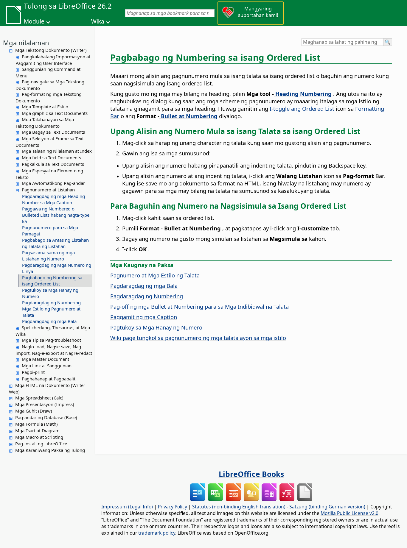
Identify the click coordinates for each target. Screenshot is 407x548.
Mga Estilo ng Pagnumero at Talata (51, 312)
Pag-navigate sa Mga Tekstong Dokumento (49, 85)
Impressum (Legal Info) (127, 506)
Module (34, 21)
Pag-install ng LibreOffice (41, 443)
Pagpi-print (33, 372)
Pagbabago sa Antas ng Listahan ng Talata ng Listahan (55, 243)
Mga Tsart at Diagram (37, 430)
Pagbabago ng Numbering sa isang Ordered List (52, 280)
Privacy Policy (172, 506)
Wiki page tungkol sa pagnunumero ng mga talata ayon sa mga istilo (198, 337)
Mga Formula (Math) (36, 424)
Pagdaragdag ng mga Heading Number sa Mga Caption (53, 199)
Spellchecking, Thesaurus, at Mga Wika (52, 330)
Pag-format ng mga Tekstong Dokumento (48, 97)
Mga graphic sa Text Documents (55, 113)
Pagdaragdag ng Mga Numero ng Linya (56, 268)
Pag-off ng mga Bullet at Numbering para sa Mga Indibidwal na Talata (199, 306)
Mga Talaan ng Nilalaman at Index (57, 151)
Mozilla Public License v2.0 (349, 513)
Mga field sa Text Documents (51, 157)
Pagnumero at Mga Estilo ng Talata (155, 275)
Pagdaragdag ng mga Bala (49, 321)
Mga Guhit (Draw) (33, 411)
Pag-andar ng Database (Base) (46, 417)
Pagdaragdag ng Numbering (51, 302)
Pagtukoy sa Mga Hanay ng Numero (50, 293)
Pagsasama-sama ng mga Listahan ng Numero (48, 255)
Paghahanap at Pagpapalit (48, 379)
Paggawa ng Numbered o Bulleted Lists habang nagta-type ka (55, 215)
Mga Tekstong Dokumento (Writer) (51, 50)
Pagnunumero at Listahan (48, 190)
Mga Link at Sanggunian (47, 366)
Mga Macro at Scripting (39, 437)
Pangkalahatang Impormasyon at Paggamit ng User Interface (52, 60)
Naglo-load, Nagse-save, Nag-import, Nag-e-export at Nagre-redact (53, 350)
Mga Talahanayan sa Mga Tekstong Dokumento (44, 122)
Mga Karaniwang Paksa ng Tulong (50, 450)
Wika (97, 21)
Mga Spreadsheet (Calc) (39, 398)
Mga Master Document (45, 359)
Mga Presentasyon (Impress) (44, 404)
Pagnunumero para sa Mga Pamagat (50, 230)
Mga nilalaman (26, 42)
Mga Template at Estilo (45, 107)
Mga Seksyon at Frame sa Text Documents (49, 141)
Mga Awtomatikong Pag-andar (53, 183)
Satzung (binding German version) (327, 506)
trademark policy (156, 533)
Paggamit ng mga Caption (143, 317)
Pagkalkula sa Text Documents (53, 164)
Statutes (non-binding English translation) (238, 506)
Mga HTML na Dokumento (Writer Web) (47, 388)
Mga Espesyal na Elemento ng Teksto (49, 174)
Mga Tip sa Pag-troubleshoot (51, 340)
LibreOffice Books (251, 474)
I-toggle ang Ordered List (301, 108)
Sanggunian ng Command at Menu (47, 72)
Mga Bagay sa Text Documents (53, 132)
